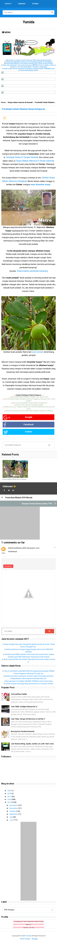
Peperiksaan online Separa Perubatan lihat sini (29, 678)
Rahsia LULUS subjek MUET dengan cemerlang (29, 67)
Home (3, 102)
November (13, 808)
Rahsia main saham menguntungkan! (29, 405)
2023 (9, 791)
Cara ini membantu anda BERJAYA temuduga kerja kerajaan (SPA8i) (29, 671)
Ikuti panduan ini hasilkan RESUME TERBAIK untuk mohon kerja (29, 681)
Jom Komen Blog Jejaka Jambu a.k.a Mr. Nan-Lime (32, 744)
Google (28, 417)
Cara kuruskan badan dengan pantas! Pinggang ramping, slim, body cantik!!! (29, 400)
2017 (9, 796)
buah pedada (37, 352)
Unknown (8, 486)
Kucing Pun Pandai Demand (22, 731)
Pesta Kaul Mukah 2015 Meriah (18, 498)
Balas (3, 553)
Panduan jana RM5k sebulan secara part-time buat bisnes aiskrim (29, 654)
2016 (9, 799)
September (13, 814)
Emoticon (8, 566)
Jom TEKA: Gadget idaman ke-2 (24, 707)
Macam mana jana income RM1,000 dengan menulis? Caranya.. (29, 411)
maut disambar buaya (40, 184)
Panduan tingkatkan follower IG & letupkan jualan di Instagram (29, 62)
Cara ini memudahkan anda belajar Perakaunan (29, 403)
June (11, 820)
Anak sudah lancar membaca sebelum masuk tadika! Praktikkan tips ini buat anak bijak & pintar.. (29, 69)
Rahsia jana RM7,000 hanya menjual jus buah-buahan (29, 657)
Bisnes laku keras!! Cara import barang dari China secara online (29, 63)
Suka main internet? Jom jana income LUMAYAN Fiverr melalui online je (29, 65)
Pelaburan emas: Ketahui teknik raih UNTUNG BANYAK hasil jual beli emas (29, 408)
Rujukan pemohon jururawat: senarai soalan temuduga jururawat (29, 676)
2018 (9, 793)
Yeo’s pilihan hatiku (19, 694)
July (11, 817)
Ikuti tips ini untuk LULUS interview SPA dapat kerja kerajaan (29, 60)
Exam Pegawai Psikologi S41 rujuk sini (29, 673)
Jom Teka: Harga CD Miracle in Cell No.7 (28, 719)
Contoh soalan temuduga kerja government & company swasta (29, 684)
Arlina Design (25, 939)
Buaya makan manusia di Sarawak (20, 102)
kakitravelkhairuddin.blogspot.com (24, 548)
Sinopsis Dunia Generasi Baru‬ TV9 (37, 504)
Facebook (29, 424)
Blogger (35, 939)
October (12, 811)
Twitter (28, 431)
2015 (9, 802)
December (13, 805)
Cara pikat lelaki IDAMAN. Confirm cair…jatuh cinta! (29, 397)
